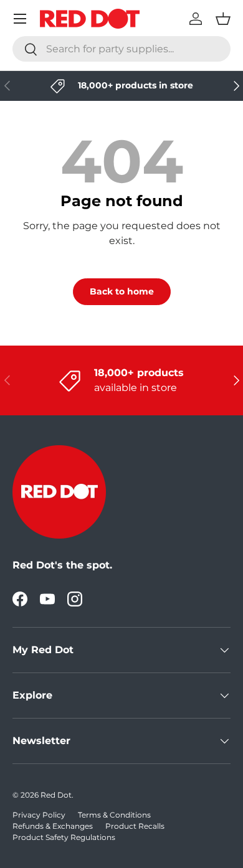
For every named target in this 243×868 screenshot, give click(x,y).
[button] (223, 18)
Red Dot (56, 795)
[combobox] (121, 49)
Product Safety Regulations (63, 837)
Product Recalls (134, 826)
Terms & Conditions (114, 814)
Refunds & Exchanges (52, 826)
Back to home (122, 291)
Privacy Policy (38, 814)
